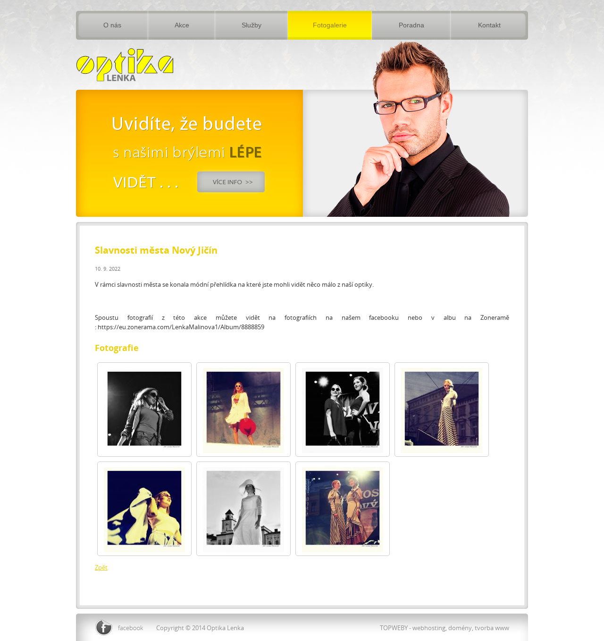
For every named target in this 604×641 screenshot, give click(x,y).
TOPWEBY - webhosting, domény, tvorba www (444, 628)
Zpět (101, 567)
